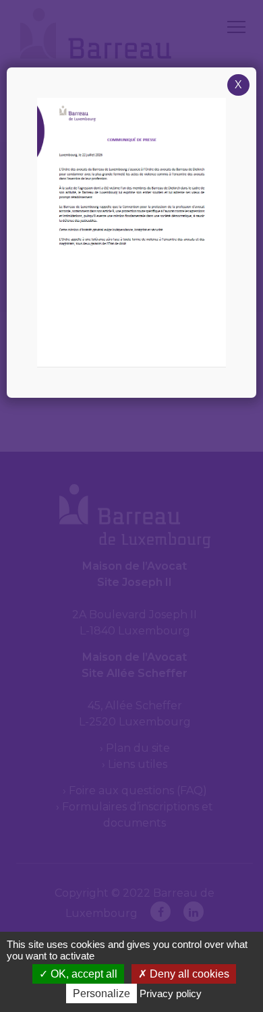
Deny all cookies (188, 974)
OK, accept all (82, 974)
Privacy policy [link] (171, 993)
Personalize (101, 993)
